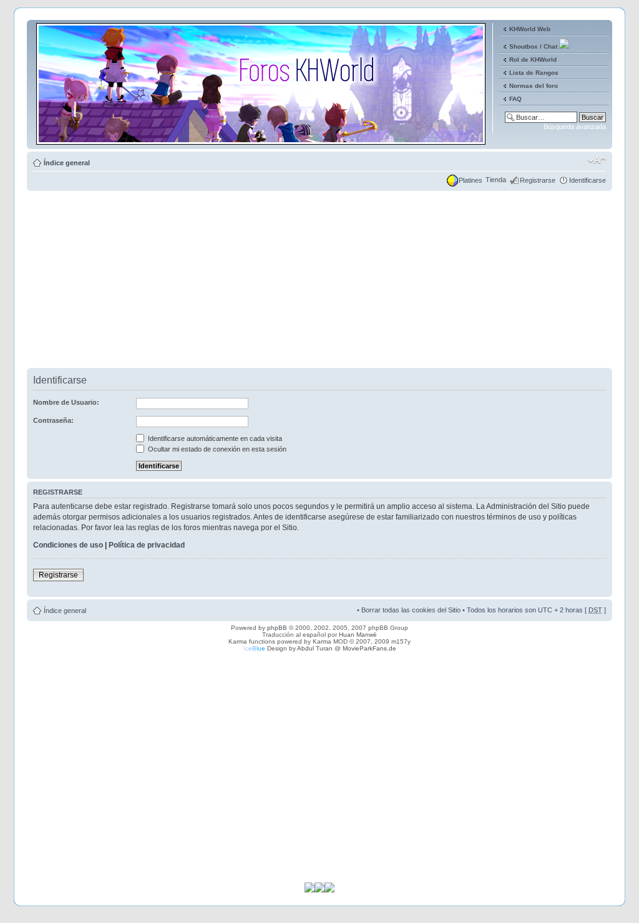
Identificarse (587, 180)
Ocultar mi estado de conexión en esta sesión (216, 449)
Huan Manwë (358, 634)
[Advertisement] (319, 280)
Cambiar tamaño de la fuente (597, 160)
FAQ (515, 98)
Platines (470, 180)
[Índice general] (262, 139)
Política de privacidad (147, 545)
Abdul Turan (315, 648)
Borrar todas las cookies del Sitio (411, 610)
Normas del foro (533, 85)
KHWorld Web (529, 29)
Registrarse (537, 180)
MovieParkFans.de (369, 648)
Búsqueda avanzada (575, 126)
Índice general (67, 163)
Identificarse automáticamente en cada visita (214, 438)
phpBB (277, 627)
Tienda (495, 179)
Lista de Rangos (534, 72)
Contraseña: (53, 420)
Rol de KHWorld (533, 59)
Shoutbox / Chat (533, 46)
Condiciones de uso (68, 545)
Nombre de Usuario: (66, 402)
